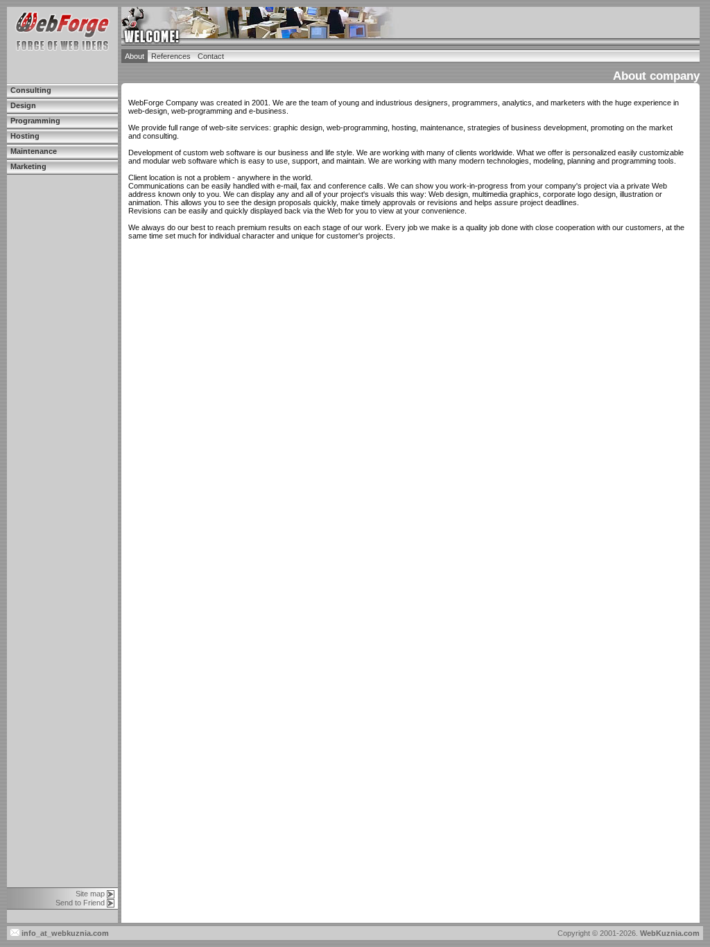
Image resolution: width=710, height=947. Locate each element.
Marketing (28, 166)
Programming (35, 120)
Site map (90, 893)
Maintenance (33, 151)
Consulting (30, 90)
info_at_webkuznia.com (64, 933)
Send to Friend (80, 902)
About (134, 56)
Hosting (25, 136)
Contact (211, 56)
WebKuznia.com (670, 933)
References (171, 56)
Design (23, 105)
